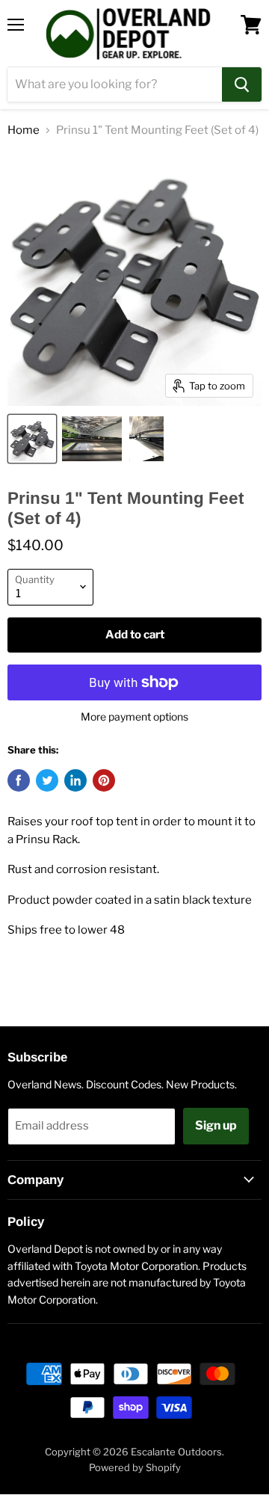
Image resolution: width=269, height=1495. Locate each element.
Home (23, 130)
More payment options (134, 717)
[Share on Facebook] (18, 780)
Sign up (216, 1125)
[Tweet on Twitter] (47, 780)
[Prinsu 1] (32, 439)
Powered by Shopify (135, 1467)
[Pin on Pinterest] (104, 780)
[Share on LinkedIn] (75, 780)
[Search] (242, 84)
